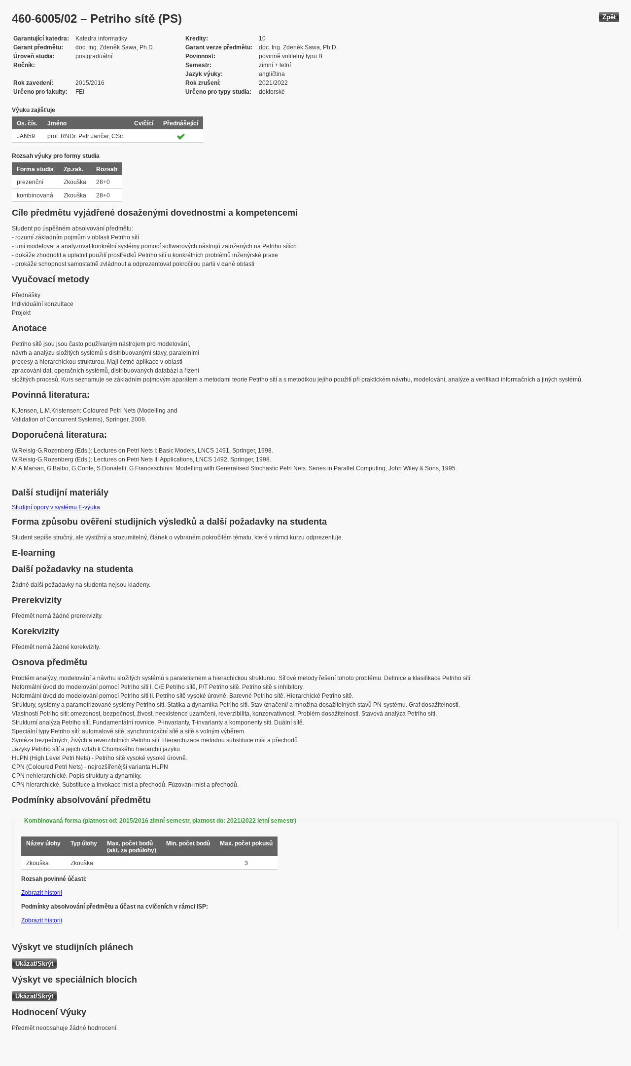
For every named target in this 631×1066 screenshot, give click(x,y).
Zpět (609, 17)
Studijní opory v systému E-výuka (56, 507)
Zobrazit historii (41, 892)
